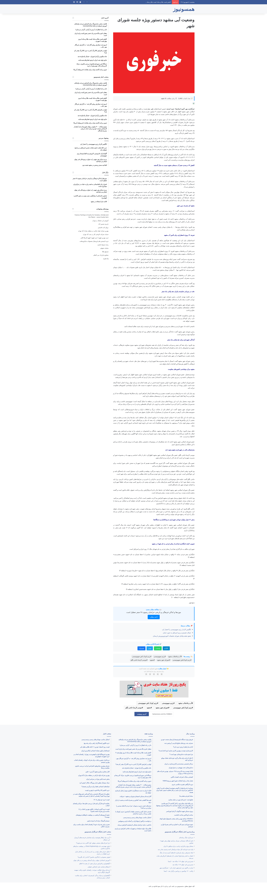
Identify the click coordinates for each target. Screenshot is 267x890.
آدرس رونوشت (141, 714)
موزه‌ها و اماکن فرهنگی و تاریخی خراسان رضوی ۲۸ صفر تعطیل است (153, 612)
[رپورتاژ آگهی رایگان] (153, 689)
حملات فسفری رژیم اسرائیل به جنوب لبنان (177, 633)
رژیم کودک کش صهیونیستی (147, 703)
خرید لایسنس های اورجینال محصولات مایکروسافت (94, 241)
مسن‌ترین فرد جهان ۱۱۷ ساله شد (183, 864)
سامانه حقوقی (104, 248)
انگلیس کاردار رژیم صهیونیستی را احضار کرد (176, 629)
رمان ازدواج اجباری (103, 245)
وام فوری (105, 258)
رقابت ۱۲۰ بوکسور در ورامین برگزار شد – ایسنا (178, 871)
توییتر (149, 648)
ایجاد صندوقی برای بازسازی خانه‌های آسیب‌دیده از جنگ (176, 853)
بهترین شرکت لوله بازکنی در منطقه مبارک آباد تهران (93, 231)
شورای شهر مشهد (162, 708)
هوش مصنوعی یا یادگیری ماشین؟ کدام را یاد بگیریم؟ (94, 857)
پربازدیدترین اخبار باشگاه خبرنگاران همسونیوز (180, 832)
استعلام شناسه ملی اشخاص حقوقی (99, 867)
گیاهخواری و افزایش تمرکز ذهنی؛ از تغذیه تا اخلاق (94, 863)
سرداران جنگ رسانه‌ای (186, 837)
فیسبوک (141, 648)
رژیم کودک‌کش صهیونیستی (182, 708)
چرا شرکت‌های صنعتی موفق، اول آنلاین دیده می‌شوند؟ (93, 843)
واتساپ (158, 648)
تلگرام (166, 648)
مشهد (149, 708)
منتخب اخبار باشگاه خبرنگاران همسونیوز (97, 832)
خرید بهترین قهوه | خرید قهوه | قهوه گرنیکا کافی (94, 238)
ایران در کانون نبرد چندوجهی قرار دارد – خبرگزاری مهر (176, 868)
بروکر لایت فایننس (103, 227)
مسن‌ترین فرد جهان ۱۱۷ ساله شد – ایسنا (180, 861)
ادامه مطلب (154, 617)
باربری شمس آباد (103, 224)
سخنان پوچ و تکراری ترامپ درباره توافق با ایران (178, 846)
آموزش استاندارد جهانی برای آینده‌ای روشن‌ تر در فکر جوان (91, 860)
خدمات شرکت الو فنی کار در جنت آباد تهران (95, 234)
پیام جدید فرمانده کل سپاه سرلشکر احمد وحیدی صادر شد (175, 849)
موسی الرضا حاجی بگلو (134, 708)
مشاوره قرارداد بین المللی (100, 255)
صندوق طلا (105, 251)
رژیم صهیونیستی (167, 703)
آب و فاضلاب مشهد (185, 703)
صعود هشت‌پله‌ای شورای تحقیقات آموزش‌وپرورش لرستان (172, 636)
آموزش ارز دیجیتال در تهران (100, 220)
